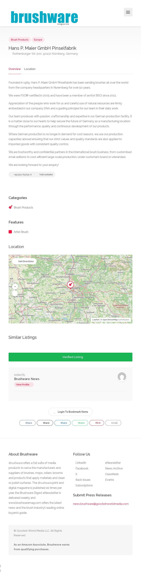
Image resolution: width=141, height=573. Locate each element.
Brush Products (20, 39)
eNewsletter (113, 462)
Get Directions (26, 261)
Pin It (97, 423)
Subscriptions (84, 485)
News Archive (114, 468)
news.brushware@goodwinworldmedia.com (101, 503)
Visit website (46, 174)
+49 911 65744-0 (22, 174)
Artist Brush (21, 232)
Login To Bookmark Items (73, 411)
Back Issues (82, 479)
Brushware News (26, 379)
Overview (15, 69)
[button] (15, 287)
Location (29, 69)
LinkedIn (80, 462)
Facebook (81, 468)
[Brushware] (45, 17)
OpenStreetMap (110, 320)
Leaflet (95, 320)
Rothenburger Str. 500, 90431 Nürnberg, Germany (45, 53)
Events (109, 479)
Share (28, 423)
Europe (38, 39)
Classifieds (112, 474)
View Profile (22, 384)
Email (114, 423)
